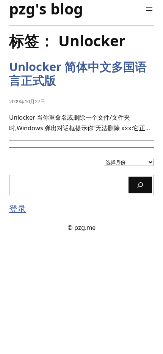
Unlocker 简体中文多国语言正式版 (78, 74)
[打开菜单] (149, 9)
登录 (17, 208)
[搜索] (140, 185)
